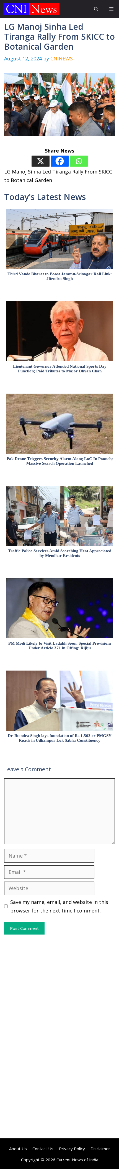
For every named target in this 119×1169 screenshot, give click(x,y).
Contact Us (42, 1148)
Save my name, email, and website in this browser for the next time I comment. (59, 906)
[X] (41, 161)
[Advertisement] (59, 985)
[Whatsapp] (79, 161)
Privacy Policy (72, 1148)
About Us (18, 1148)
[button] (96, 9)
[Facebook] (60, 161)
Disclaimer (100, 1148)
